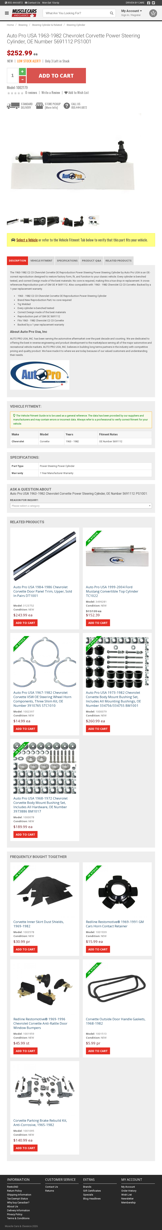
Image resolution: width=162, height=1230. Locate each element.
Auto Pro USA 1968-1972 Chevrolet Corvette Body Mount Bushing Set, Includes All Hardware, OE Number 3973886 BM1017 (40, 805)
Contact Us (33, 2)
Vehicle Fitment (41, 260)
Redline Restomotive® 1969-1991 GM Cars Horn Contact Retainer (115, 923)
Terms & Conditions (18, 1218)
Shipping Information (19, 1194)
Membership (128, 1202)
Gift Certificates (92, 1190)
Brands (87, 1186)
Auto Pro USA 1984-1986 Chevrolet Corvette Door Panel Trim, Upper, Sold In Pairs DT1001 (42, 591)
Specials (88, 1194)
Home (10, 24)
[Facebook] (148, 3)
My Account (128, 1186)
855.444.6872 (15, 2)
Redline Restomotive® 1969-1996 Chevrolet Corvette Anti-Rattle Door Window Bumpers (40, 1023)
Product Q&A (91, 260)
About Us (12, 1206)
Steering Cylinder (76, 24)
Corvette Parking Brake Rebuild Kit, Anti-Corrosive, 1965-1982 (40, 1122)
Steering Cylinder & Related (47, 24)
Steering (22, 24)
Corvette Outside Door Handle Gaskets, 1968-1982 (115, 1021)
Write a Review (50, 92)
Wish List (126, 1194)
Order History (128, 1190)
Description (17, 260)
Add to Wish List (78, 92)
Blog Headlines (92, 1198)
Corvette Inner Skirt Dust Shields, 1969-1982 (38, 923)
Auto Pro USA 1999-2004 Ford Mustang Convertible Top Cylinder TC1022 (112, 591)
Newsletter (127, 1198)
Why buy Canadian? (18, 1202)
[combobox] (81, 505)
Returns (49, 1190)
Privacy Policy (14, 1214)
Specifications (67, 260)
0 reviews (31, 92)
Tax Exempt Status (17, 1198)
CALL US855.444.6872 (79, 105)
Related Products (118, 260)
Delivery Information (18, 1210)
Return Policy (14, 1190)
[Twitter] (153, 3)
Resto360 (12, 1186)
